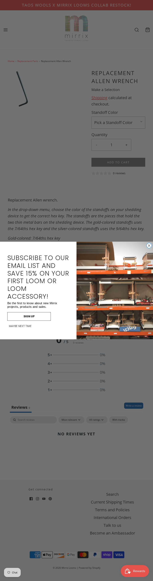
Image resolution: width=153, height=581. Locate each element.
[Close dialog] (149, 245)
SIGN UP (29, 316)
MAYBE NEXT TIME (20, 326)
